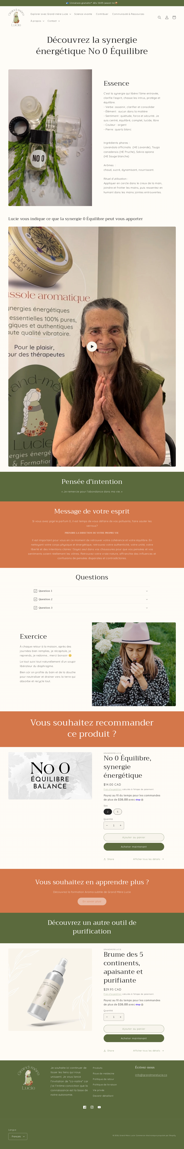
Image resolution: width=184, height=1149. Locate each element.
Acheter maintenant (134, 846)
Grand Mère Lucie (127, 1135)
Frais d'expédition (113, 789)
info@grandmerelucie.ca (151, 1075)
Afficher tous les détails (146, 859)
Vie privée (98, 1090)
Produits (97, 1067)
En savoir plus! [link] (92, 901)
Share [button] (110, 859)
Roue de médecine (103, 1073)
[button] (50, 14)
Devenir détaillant (103, 1095)
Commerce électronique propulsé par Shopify (156, 1135)
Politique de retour (103, 1079)
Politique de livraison (105, 1084)
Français (16, 1136)
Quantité (108, 819)
